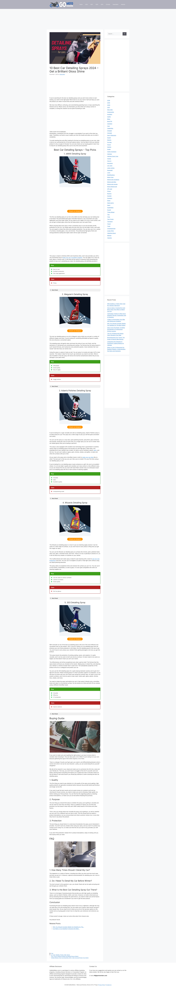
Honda (109, 158)
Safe (65, 954)
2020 (97, 4)
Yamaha (109, 238)
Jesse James (110, 168)
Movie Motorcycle (112, 186)
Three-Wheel (110, 212)
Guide (109, 149)
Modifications (111, 175)
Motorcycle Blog (111, 182)
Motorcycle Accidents (113, 179)
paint (95, 450)
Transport (110, 221)
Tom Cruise (110, 219)
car (51, 954)
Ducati (109, 137)
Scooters (109, 198)
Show (108, 200)
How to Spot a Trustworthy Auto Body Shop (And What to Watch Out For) (116, 309)
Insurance (110, 163)
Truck (108, 226)
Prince (109, 191)
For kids (109, 142)
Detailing (58, 954)
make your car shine (88, 457)
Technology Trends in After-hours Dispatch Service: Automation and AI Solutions (116, 315)
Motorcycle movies (112, 184)
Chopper (109, 130)
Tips (108, 214)
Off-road (109, 189)
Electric (109, 140)
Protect (62, 954)
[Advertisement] (88, 18)
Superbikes (115, 4)
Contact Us (108, 984)
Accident (109, 114)
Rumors (109, 193)
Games (109, 147)
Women (109, 235)
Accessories (110, 112)
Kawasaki (110, 170)
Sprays (68, 954)
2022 (86, 4)
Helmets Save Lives (112, 156)
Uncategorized (111, 228)
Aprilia (109, 116)
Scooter (109, 196)
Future (109, 144)
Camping (109, 123)
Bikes (108, 119)
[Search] (125, 33)
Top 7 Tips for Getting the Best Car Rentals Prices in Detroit (64, 956)
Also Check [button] (55, 290)
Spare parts (110, 203)
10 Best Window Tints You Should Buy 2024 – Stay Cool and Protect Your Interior (70, 957)
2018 (108, 100)
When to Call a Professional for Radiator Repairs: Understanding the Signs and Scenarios (116, 349)
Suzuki (109, 210)
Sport (108, 205)
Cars (52, 953)
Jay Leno (109, 165)
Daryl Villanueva (111, 135)
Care (54, 954)
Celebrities (110, 128)
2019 (102, 4)
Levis (108, 172)
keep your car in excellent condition (72, 257)
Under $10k (110, 231)
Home (81, 4)
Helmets (123, 4)
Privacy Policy (101, 984)
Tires (108, 217)
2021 (91, 4)
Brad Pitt (109, 121)
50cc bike (110, 109)
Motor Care (110, 177)
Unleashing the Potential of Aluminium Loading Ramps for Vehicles (115, 343)
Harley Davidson (111, 151)
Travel (109, 224)
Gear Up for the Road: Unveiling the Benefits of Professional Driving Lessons (116, 329)
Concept (108, 4)
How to (109, 161)
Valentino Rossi (111, 233)
